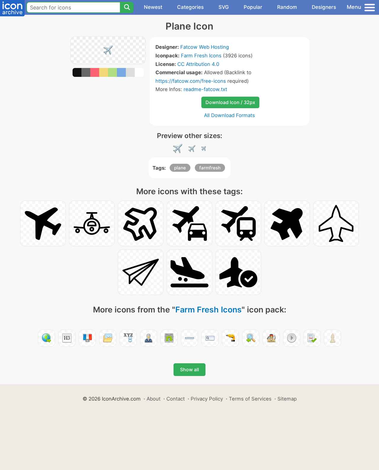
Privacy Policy (207, 399)
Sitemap (287, 399)
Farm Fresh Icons (201, 56)
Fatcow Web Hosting (204, 47)
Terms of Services (250, 399)
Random (287, 7)
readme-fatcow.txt (205, 89)
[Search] (127, 7)
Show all (189, 369)
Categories (190, 7)
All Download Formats (229, 115)
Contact (175, 399)
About (153, 399)
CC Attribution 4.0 (198, 64)
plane (180, 168)
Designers (324, 7)
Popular (253, 7)
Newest (153, 7)
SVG (224, 7)
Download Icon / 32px (230, 102)
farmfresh (210, 168)
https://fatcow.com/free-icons (190, 81)
